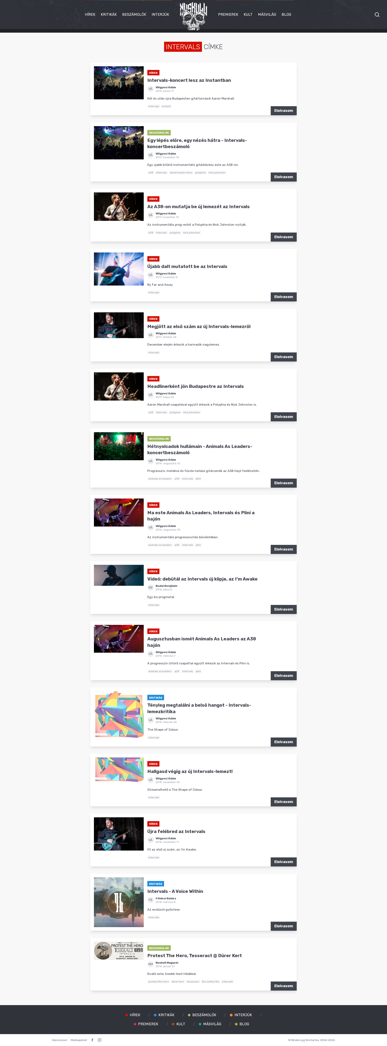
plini (198, 478)
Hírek (90, 14)
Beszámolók (134, 14)
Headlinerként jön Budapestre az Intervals (195, 386)
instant (166, 106)
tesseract (193, 981)
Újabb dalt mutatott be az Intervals (187, 266)
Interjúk (160, 14)
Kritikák (109, 14)
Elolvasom (283, 110)
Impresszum (59, 1040)
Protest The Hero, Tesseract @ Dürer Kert (194, 955)
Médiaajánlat (79, 1040)
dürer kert (178, 981)
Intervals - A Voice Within (175, 891)
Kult (248, 14)
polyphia (200, 172)
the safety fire (210, 981)
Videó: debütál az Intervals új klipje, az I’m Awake (202, 579)
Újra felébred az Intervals (176, 831)
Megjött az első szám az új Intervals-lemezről (199, 326)
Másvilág (267, 14)
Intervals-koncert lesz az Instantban (189, 80)
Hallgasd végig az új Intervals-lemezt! (190, 771)
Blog (286, 14)
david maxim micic (181, 172)
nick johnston (217, 172)
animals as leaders (160, 478)
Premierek (228, 14)
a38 (150, 172)
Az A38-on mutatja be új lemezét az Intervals (198, 206)
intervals (153, 106)
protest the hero (158, 981)
